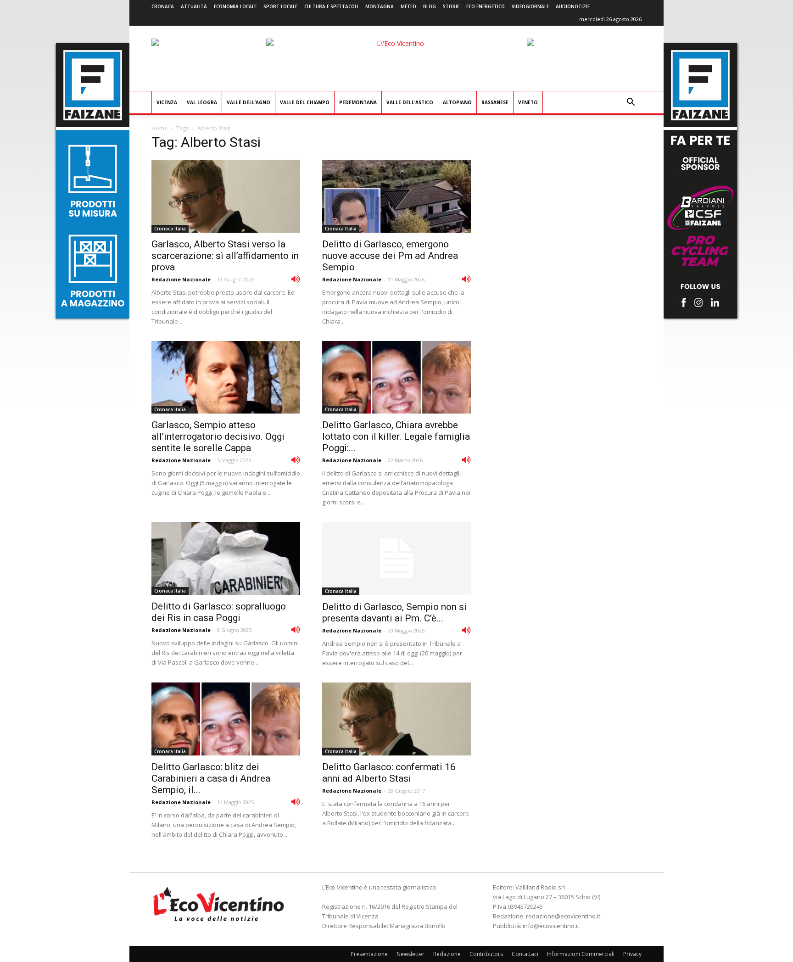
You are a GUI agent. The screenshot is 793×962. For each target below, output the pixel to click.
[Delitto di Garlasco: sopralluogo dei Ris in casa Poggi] (225, 558)
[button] (631, 103)
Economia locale (235, 6)
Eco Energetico (485, 6)
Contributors (486, 954)
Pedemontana (358, 102)
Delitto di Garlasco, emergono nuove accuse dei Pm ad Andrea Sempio (390, 256)
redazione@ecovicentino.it (563, 916)
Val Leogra (202, 102)
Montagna (379, 6)
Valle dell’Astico (409, 102)
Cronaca (162, 6)
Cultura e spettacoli (331, 6)
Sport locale (280, 6)
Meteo (408, 6)
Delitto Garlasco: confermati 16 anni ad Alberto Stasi (389, 772)
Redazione (447, 954)
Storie (451, 6)
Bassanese (494, 102)
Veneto (528, 102)
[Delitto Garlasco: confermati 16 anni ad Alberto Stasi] (396, 718)
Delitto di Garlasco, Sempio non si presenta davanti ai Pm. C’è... (394, 612)
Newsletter (410, 954)
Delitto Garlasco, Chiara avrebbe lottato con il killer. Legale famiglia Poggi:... (396, 436)
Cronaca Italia (170, 228)
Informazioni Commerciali (580, 954)
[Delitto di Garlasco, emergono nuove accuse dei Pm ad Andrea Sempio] (396, 196)
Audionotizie (573, 6)
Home (159, 128)
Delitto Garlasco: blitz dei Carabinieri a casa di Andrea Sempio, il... (210, 778)
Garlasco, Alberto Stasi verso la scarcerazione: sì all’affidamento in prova (225, 256)
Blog (429, 6)
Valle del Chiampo (304, 102)
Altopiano (457, 102)
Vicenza (166, 102)
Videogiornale (530, 6)
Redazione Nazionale (181, 279)
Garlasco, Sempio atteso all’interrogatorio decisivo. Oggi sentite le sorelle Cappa (218, 436)
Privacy (632, 954)
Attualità (194, 6)
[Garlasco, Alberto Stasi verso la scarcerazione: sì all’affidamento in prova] (225, 196)
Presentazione (369, 954)
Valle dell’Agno (248, 102)
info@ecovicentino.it (551, 926)
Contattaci (525, 954)
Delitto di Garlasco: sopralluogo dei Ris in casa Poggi (218, 612)
